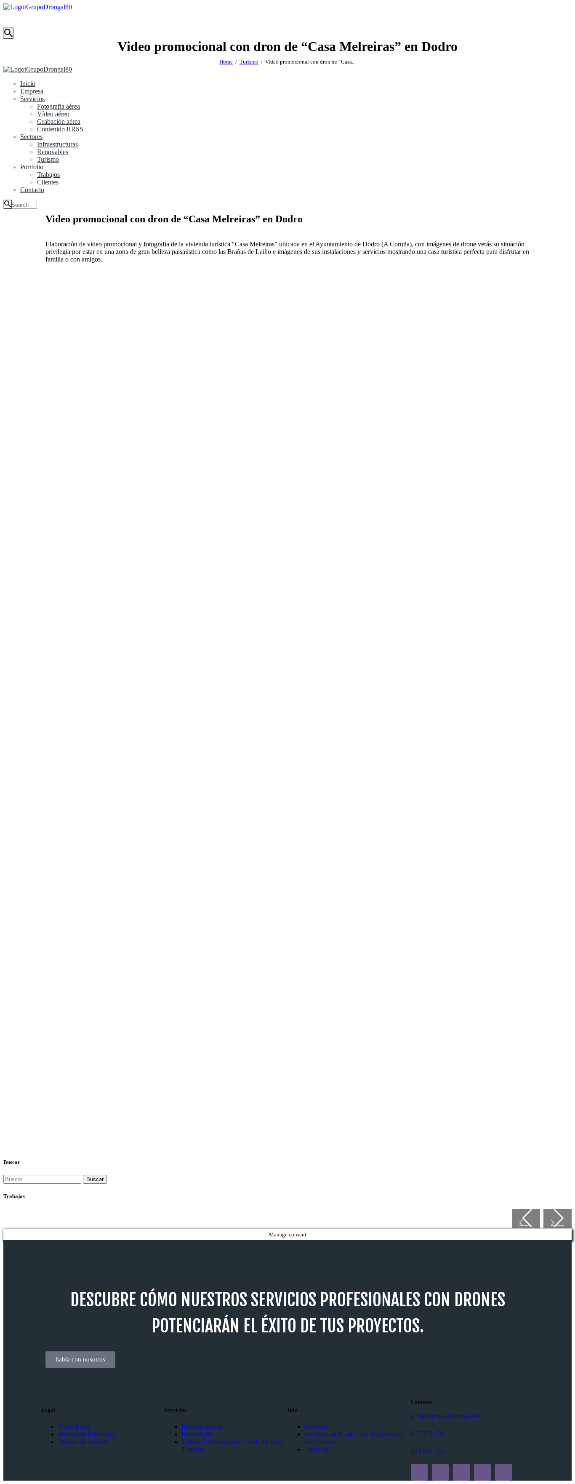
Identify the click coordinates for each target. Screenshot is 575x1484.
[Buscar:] (43, 1178)
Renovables (197, 1434)
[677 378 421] (414, 1425)
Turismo (249, 62)
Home (226, 62)
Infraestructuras (201, 1426)
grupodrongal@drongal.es (445, 1416)
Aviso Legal (74, 1426)
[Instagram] (440, 1472)
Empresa (315, 1426)
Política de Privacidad (87, 1434)
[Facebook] (482, 1472)
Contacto (316, 1449)
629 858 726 (428, 1451)
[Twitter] (503, 1472)
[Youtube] (461, 1472)
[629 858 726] (414, 1443)
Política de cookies (83, 1441)
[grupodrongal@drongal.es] (414, 1407)
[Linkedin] (419, 1472)
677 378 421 (428, 1433)
